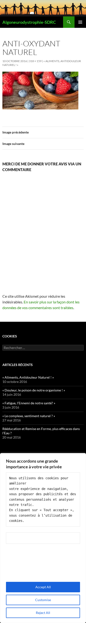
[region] (43, 538)
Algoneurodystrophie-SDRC (29, 22)
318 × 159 (35, 61)
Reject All (43, 613)
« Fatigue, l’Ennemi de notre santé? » (28, 403)
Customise (43, 600)
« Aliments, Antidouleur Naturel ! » (28, 377)
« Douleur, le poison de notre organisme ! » (33, 390)
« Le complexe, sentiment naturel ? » (28, 416)
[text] (43, 499)
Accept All (43, 587)
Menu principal (80, 22)
